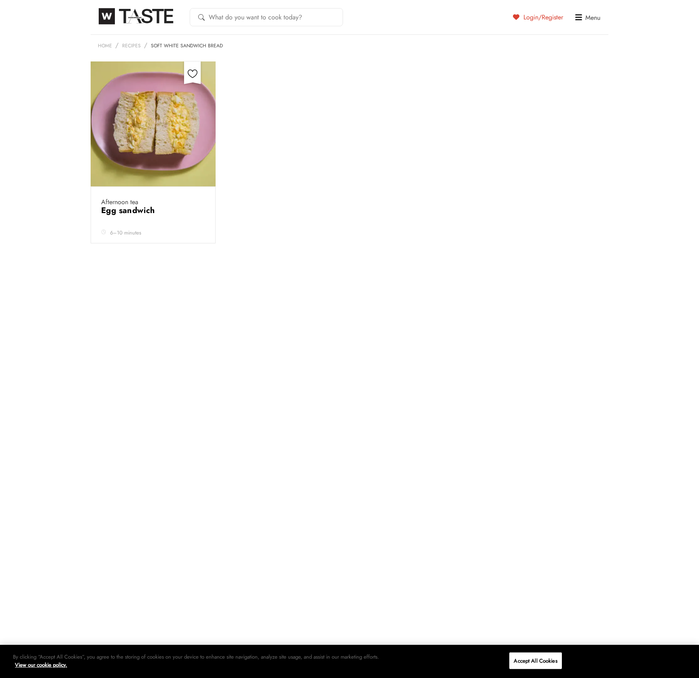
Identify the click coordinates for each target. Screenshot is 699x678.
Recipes (131, 45)
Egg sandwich (129, 210)
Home (105, 45)
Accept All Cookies (535, 661)
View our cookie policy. (41, 664)
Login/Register (542, 17)
